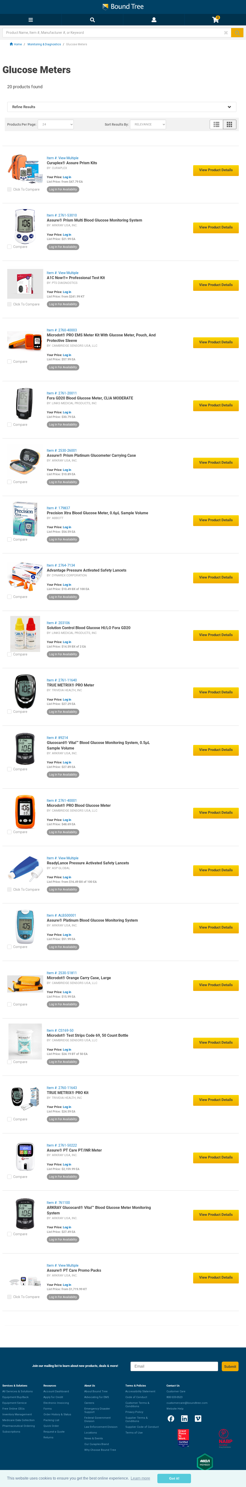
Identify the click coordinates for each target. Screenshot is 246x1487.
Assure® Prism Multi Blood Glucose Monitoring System (94, 220)
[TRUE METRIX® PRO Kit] (25, 1099)
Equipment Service (14, 1403)
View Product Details (216, 170)
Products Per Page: (22, 124)
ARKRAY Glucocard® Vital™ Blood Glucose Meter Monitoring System (99, 1210)
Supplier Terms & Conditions (136, 1419)
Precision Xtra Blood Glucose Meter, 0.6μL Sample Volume (97, 513)
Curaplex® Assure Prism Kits (72, 163)
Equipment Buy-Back (15, 1397)
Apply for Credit (53, 1397)
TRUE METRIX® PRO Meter (70, 685)
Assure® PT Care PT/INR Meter (74, 1150)
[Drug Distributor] (225, 1438)
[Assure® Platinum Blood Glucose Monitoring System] (25, 926)
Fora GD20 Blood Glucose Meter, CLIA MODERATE (90, 398)
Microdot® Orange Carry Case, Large (79, 978)
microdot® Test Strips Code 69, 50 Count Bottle (87, 1035)
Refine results (23, 107)
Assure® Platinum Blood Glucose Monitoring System (92, 920)
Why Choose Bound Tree (100, 1450)
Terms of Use (134, 1432)
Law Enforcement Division (100, 1426)
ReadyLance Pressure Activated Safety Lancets (88, 863)
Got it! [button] (174, 1478)
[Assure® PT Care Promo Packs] (25, 1276)
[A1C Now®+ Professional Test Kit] (25, 284)
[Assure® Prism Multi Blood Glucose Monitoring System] (25, 226)
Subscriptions (11, 1431)
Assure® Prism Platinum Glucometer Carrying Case (91, 455)
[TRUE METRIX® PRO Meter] (25, 691)
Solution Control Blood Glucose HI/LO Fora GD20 (88, 628)
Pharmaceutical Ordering (18, 1426)
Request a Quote (54, 1431)
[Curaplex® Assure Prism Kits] (25, 169)
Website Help (175, 1408)
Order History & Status (57, 1414)
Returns (48, 1437)
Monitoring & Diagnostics (44, 44)
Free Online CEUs (13, 1408)
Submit (230, 1366)
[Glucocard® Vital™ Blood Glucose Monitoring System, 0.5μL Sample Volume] (25, 749)
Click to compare (26, 189)
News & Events (93, 1438)
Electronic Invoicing (56, 1403)
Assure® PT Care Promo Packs (74, 1270)
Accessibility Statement (140, 1391)
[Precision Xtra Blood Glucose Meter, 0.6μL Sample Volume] (25, 519)
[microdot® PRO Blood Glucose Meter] (25, 811)
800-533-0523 (174, 1397)
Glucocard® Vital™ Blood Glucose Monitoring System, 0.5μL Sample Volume (98, 745)
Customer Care (175, 1391)
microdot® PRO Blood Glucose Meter (79, 805)
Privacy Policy (134, 1412)
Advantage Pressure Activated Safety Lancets (86, 570)
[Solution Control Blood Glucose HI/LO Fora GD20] (25, 634)
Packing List (51, 1420)
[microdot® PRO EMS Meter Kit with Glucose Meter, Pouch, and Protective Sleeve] (25, 341)
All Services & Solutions (17, 1391)
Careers (89, 1403)
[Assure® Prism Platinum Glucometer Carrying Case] (25, 461)
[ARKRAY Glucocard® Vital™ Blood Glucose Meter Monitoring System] (25, 1213)
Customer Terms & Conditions (137, 1404)
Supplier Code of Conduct (142, 1426)
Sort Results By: (117, 124)
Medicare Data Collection (18, 1420)
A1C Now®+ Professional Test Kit (76, 277)
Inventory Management (17, 1414)
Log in (67, 177)
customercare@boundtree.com (187, 1403)
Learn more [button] (140, 1478)
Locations (90, 1432)
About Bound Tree (96, 1391)
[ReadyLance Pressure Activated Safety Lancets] (25, 869)
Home (18, 44)
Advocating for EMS (96, 1397)
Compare (20, 247)
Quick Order (51, 1426)
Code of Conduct (136, 1397)
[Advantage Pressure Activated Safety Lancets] (25, 576)
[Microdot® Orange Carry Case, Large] (25, 984)
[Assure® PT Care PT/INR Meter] (25, 1156)
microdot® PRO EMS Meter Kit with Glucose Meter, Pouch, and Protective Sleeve (101, 338)
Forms (47, 1408)
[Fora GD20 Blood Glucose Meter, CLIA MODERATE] (25, 404)
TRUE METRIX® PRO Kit (67, 1092)
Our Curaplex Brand (96, 1444)
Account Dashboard (56, 1391)
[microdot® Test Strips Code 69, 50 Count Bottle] (25, 1041)
